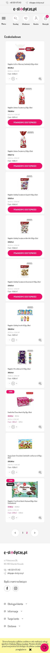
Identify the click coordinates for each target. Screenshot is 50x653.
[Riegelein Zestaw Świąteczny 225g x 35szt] (25, 95)
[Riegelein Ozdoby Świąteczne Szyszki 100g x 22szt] (25, 182)
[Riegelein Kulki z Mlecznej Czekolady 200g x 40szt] (25, 51)
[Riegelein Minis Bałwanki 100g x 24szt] (25, 356)
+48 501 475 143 (15, 2)
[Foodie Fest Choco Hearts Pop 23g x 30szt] (25, 399)
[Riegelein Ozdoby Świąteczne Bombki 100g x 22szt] (25, 225)
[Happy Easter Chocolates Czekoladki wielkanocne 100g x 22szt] (25, 443)
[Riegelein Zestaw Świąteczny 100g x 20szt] (25, 138)
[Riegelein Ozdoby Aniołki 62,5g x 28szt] (25, 312)
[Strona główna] (25, 9)
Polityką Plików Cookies (18, 644)
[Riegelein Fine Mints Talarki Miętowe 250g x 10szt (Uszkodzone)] (25, 488)
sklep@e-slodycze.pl (36, 2)
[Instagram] (15, 588)
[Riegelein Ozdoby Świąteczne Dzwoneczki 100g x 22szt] (25, 269)
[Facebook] (7, 588)
